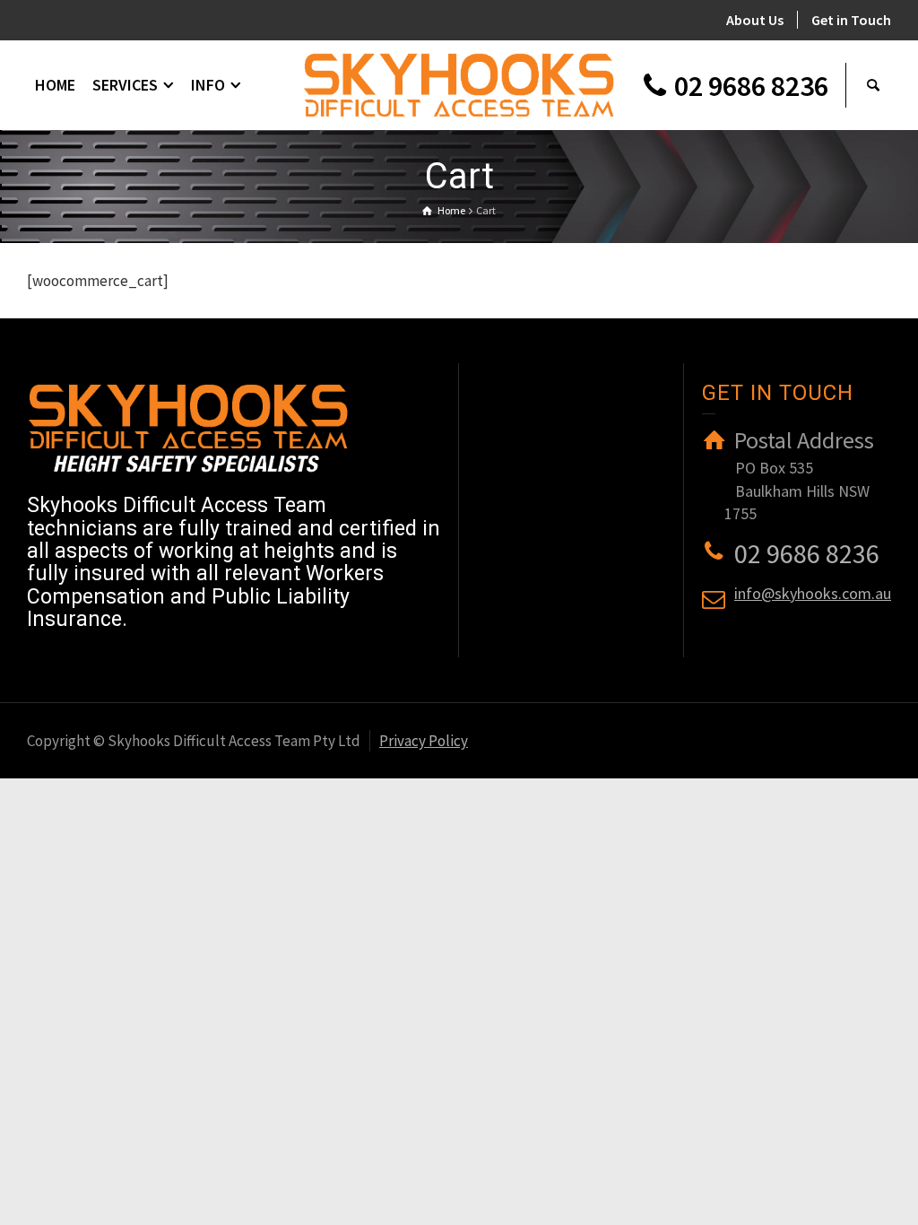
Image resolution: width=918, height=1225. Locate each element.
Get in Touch (851, 20)
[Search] (873, 85)
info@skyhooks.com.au (812, 593)
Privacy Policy (423, 741)
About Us (755, 20)
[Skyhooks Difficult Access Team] (459, 83)
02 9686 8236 (751, 86)
